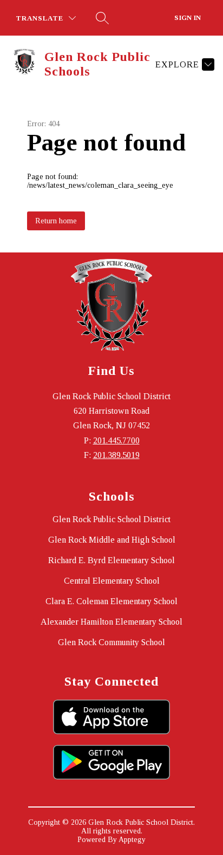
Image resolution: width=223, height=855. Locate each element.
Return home (56, 221)
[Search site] (102, 17)
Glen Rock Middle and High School (111, 539)
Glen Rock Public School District (111, 519)
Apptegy (132, 840)
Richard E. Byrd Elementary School (111, 560)
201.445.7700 (116, 440)
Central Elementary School (112, 580)
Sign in (187, 17)
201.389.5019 (116, 455)
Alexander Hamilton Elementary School (111, 621)
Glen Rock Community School (111, 642)
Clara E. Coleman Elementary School (111, 601)
